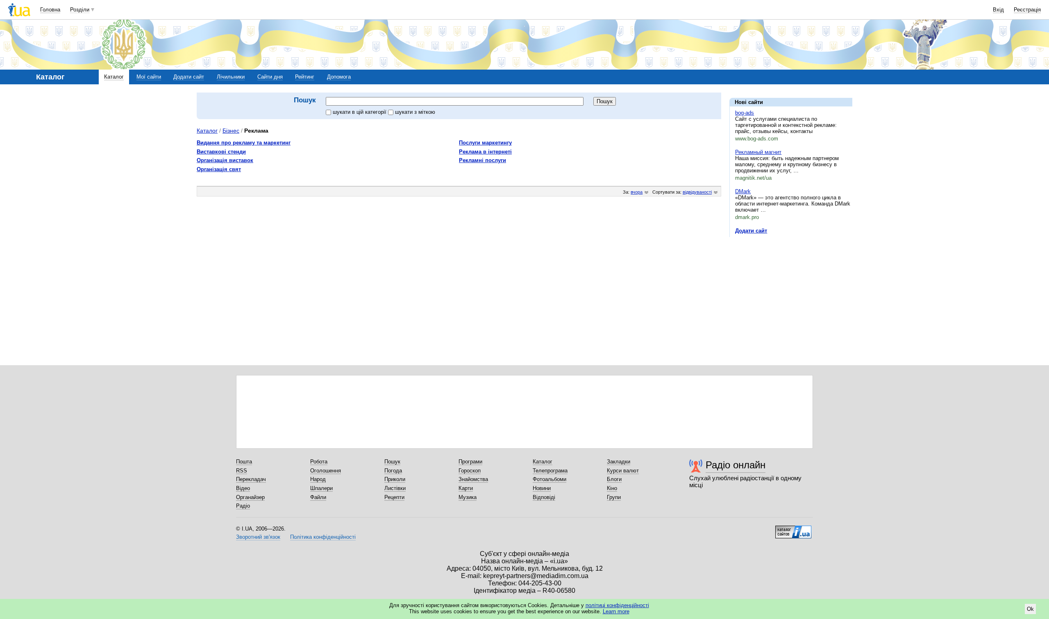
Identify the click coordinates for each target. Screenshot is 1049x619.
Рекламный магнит (758, 152)
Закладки (618, 462)
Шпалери (321, 488)
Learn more (616, 611)
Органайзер (250, 497)
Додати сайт (188, 77)
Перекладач (251, 479)
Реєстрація (1027, 10)
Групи (614, 497)
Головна (50, 10)
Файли (318, 497)
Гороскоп (470, 471)
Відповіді (544, 497)
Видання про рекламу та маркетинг (244, 143)
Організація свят (219, 169)
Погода (393, 471)
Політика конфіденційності (323, 537)
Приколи (394, 479)
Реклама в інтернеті (485, 152)
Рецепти (394, 497)
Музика (468, 497)
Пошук (392, 462)
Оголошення (325, 471)
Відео (243, 488)
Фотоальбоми (549, 479)
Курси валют (623, 471)
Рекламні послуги (482, 160)
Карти (466, 488)
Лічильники (231, 77)
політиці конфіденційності (617, 605)
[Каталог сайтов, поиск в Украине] (793, 529)
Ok (1030, 609)
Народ (318, 479)
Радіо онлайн (735, 464)
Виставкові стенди (221, 152)
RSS (241, 471)
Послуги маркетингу (485, 143)
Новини (542, 488)
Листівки (395, 488)
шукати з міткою (415, 112)
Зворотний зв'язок (258, 537)
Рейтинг (304, 77)
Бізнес (231, 130)
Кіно (612, 488)
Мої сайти (148, 77)
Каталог (114, 77)
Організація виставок (225, 160)
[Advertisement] (790, 293)
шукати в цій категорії (360, 112)
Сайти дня (270, 77)
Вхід (998, 10)
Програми (470, 462)
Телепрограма (550, 471)
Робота (318, 462)
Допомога (339, 77)
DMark (743, 191)
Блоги (614, 479)
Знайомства (473, 479)
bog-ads (744, 113)
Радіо (243, 506)
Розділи (79, 10)
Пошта (244, 462)
